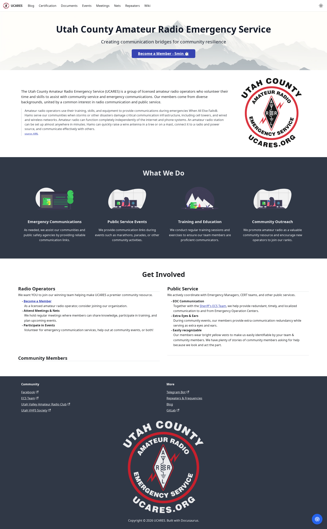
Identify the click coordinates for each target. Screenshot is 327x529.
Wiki (147, 6)
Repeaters (132, 6)
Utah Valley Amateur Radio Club (44, 404)
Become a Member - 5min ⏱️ (163, 53)
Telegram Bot (176, 392)
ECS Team (28, 398)
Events (87, 6)
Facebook (28, 392)
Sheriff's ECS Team (213, 306)
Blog (31, 6)
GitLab (171, 410)
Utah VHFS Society (34, 410)
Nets (117, 6)
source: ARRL (31, 133)
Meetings (103, 6)
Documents (69, 6)
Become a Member (37, 301)
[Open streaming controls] (317, 519)
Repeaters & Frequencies (184, 398)
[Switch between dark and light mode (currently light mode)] (321, 6)
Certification (47, 6)
